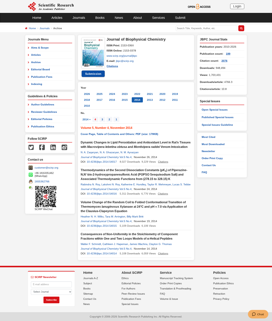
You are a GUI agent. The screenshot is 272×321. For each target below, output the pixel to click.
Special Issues (130, 304)
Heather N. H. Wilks (92, 216)
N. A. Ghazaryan (109, 152)
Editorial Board (40, 69)
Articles (56, 18)
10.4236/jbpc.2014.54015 (102, 225)
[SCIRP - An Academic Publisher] (51, 6)
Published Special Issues (218, 117)
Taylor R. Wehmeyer (159, 184)
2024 (112, 93)
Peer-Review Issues (133, 293)
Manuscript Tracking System (176, 278)
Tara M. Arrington (115, 216)
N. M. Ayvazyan (129, 152)
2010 (87, 105)
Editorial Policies (41, 119)
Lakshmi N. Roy (110, 184)
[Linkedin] (53, 147)
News (119, 18)
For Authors (128, 288)
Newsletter (208, 151)
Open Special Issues (215, 109)
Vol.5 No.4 (126, 157)
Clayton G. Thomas (160, 244)
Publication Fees (41, 76)
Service (166, 272)
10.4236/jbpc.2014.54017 (102, 161)
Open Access (221, 278)
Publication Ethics (42, 126)
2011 (175, 99)
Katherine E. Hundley (133, 184)
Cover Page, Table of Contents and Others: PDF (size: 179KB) (119, 134)
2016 (112, 99)
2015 (125, 99)
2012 (162, 99)
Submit (180, 18)
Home (36, 18)
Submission (93, 73)
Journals (79, 18)
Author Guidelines (42, 104)
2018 (87, 99)
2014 (137, 99)
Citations (112, 66)
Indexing (36, 84)
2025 (100, 93)
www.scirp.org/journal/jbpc (122, 55)
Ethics (125, 278)
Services (158, 18)
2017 (100, 99)
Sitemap (88, 293)
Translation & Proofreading (175, 288)
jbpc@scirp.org (125, 60)
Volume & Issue (169, 298)
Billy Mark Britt (135, 216)
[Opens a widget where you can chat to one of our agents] (258, 314)
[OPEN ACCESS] (199, 6)
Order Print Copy (212, 158)
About (137, 18)
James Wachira (138, 244)
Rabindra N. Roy (90, 184)
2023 (125, 93)
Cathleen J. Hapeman (115, 244)
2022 (137, 93)
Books (100, 18)
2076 (224, 60)
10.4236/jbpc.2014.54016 (102, 193)
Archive (36, 62)
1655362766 (42, 181)
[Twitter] (31, 147)
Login (237, 6)
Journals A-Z (90, 278)
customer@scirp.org (46, 167)
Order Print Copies (171, 283)
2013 (150, 99)
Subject (87, 283)
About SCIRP (132, 272)
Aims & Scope (40, 47)
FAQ (204, 172)
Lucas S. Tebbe (181, 184)
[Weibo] (64, 147)
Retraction (219, 293)
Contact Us (209, 165)
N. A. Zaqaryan (89, 152)
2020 (162, 93)
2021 (150, 93)
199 (228, 53)
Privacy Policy (221, 298)
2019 (175, 93)
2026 (87, 93)
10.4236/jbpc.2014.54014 (102, 253)
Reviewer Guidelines (44, 111)
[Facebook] (42, 147)
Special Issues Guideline (217, 124)
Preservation (220, 288)
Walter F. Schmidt (91, 244)
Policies (219, 272)
